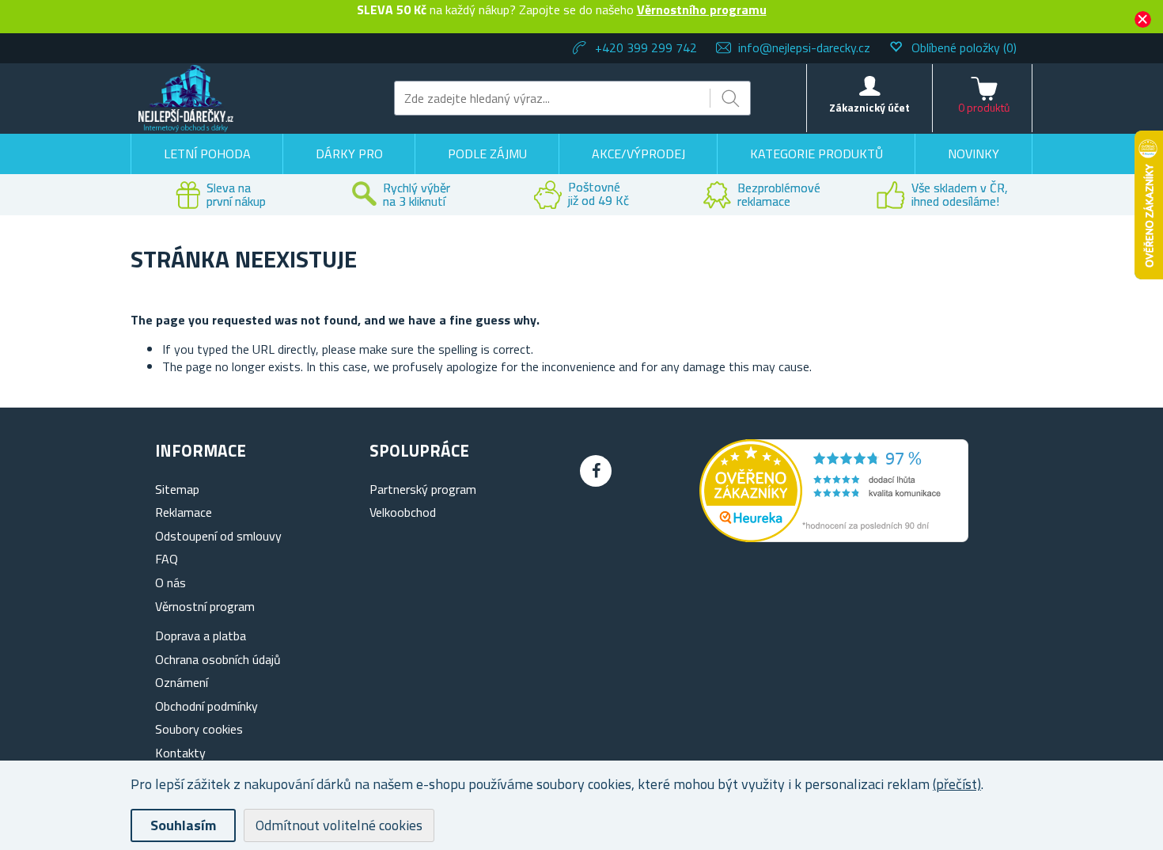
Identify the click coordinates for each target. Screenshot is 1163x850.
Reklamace (183, 512)
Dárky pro (349, 153)
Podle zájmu (487, 153)
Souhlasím (183, 825)
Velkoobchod (402, 512)
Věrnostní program (205, 606)
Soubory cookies (199, 728)
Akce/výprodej (638, 153)
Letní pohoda (207, 153)
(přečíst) (957, 784)
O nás (170, 582)
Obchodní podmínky (206, 705)
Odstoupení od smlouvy (218, 535)
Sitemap (177, 489)
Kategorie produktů (816, 153)
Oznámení (181, 682)
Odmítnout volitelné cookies (339, 825)
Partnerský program (422, 489)
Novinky (973, 153)
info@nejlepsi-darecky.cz (804, 47)
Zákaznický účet (869, 107)
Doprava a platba (200, 635)
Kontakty (180, 752)
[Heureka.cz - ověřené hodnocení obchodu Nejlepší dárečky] (833, 537)
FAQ (166, 558)
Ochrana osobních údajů (218, 659)
